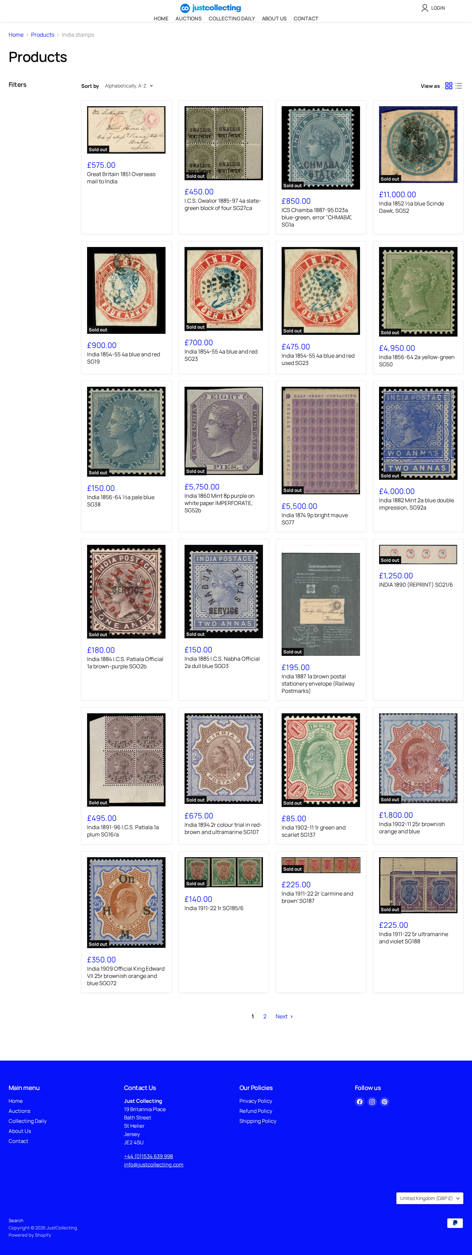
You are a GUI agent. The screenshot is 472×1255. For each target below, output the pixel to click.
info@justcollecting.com (153, 1164)
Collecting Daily (232, 18)
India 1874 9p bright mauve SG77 (315, 518)
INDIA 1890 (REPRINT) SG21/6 (416, 584)
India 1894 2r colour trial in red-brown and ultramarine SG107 (223, 828)
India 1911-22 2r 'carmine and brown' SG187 (317, 897)
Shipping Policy (257, 1121)
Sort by (90, 86)
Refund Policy (255, 1111)
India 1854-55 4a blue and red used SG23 (318, 359)
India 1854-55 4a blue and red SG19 (123, 357)
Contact (306, 18)
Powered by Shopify (30, 1235)
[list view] (458, 86)
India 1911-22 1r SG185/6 (214, 908)
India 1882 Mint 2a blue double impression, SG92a (416, 503)
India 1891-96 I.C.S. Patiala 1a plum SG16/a (123, 830)
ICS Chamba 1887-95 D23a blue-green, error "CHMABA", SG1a (317, 217)
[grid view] (449, 86)
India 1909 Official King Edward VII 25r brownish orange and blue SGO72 (125, 976)
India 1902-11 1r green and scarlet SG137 (314, 831)
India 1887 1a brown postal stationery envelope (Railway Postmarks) (318, 683)
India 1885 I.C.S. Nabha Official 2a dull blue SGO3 (222, 662)
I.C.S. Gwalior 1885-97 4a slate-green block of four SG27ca (223, 204)
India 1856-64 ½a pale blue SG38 (120, 500)
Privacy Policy (255, 1101)
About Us (274, 18)
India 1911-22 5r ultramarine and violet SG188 (413, 937)
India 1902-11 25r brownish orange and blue (412, 827)
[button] (434, 8)
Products (42, 34)
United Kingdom (426, 1198)
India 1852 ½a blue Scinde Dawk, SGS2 (411, 207)
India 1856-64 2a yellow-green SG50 (417, 360)
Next (282, 1016)
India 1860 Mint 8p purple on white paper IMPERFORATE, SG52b (220, 503)
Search (16, 1220)
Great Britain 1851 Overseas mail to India (121, 177)
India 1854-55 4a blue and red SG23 (221, 355)
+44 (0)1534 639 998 (148, 1156)
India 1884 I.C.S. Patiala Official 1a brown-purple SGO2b (125, 662)
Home (161, 18)
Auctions (189, 18)
